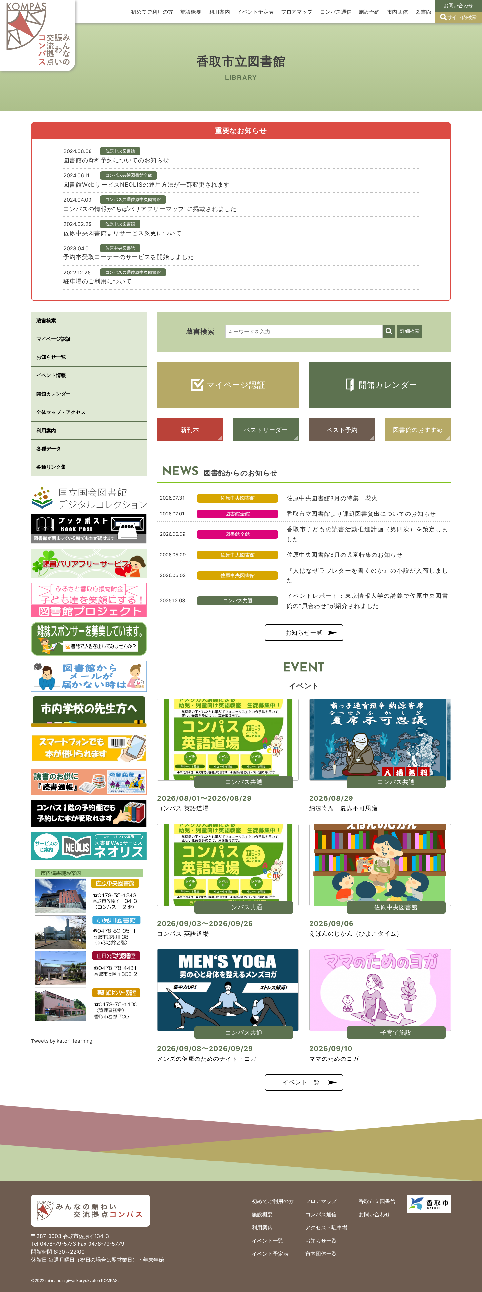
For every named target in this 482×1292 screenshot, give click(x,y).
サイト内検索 (462, 17)
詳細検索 (410, 331)
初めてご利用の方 (152, 12)
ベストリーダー (266, 429)
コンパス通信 (335, 12)
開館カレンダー (388, 385)
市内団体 (397, 12)
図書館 (423, 12)
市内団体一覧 (321, 1253)
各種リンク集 (51, 467)
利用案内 (219, 12)
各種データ (48, 448)
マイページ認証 (236, 385)
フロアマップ (296, 12)
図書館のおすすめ (418, 429)
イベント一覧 (301, 1082)
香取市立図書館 (377, 1201)
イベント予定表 (255, 12)
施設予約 (369, 12)
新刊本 (190, 429)
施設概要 (190, 12)
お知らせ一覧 (304, 632)
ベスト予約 (342, 429)
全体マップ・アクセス (61, 412)
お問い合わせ (458, 5)
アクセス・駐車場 (326, 1227)
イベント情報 (51, 375)
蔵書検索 (46, 320)
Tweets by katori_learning (61, 1041)
